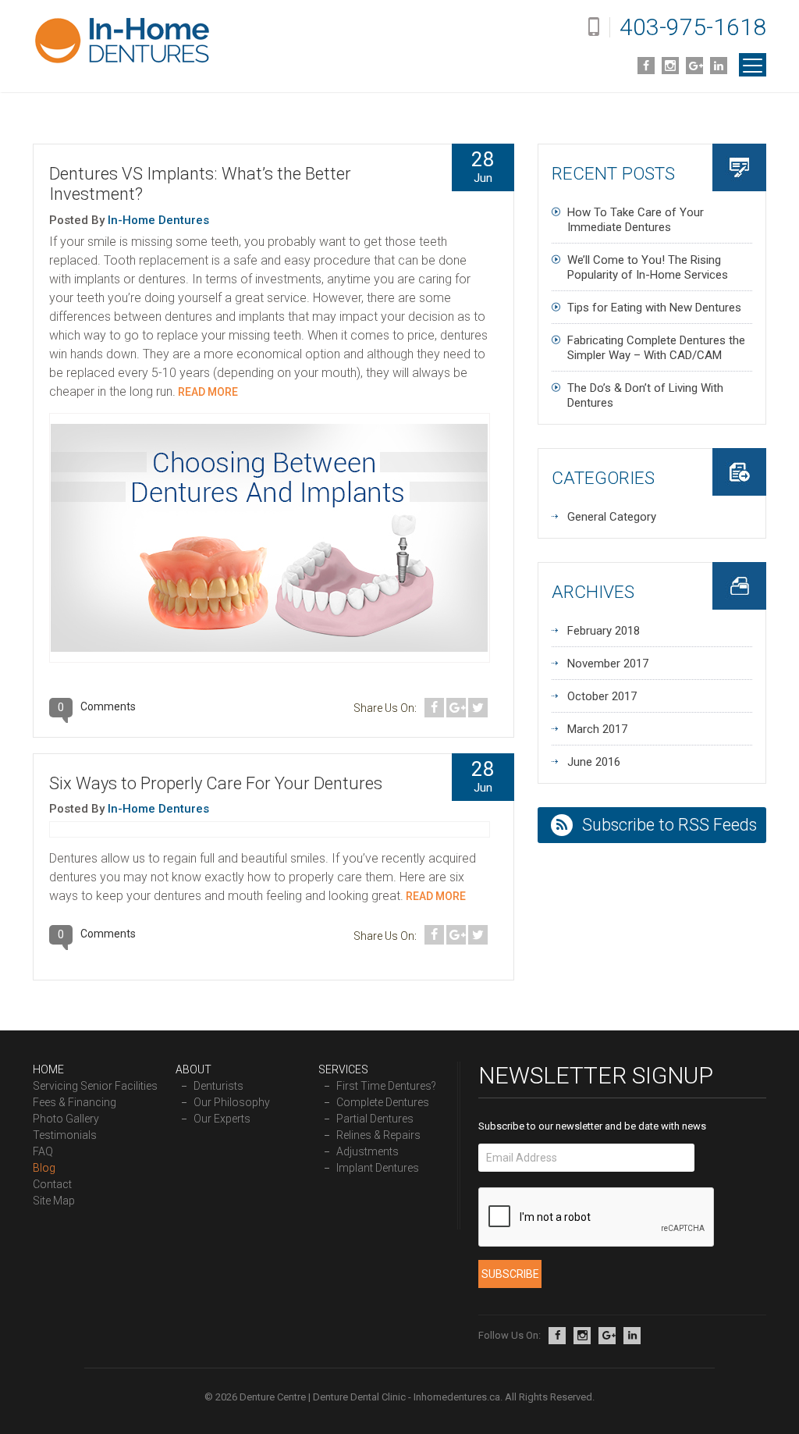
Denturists (218, 1086)
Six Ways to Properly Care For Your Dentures (215, 783)
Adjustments (367, 1151)
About (193, 1069)
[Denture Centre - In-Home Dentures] (122, 41)
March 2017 (597, 729)
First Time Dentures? (386, 1086)
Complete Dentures (382, 1102)
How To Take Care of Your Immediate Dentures (635, 219)
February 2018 (603, 631)
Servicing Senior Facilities (95, 1086)
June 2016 (593, 762)
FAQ (43, 1151)
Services (343, 1069)
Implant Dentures (377, 1168)
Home (48, 1069)
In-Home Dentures (158, 220)
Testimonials (65, 1135)
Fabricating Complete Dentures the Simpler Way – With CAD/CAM (656, 347)
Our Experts (222, 1118)
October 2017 (602, 696)
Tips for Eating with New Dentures (654, 308)
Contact (52, 1184)
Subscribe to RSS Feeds (669, 824)
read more (207, 392)
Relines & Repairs (378, 1135)
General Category (611, 517)
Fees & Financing (74, 1102)
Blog (44, 1168)
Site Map (54, 1200)
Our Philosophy (232, 1102)
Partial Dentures (375, 1118)
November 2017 (607, 664)
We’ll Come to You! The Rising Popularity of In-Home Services (647, 267)
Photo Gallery (66, 1118)
